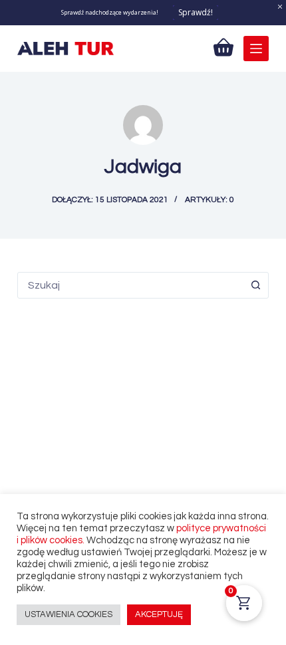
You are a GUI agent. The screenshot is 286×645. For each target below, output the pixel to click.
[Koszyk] (223, 47)
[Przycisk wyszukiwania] (255, 285)
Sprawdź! (195, 12)
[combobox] (130, 285)
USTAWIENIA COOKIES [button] (68, 614)
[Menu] (256, 48)
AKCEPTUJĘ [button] (159, 614)
